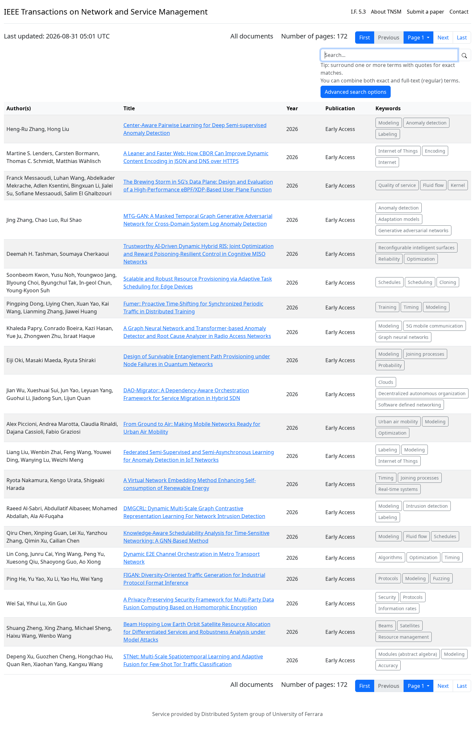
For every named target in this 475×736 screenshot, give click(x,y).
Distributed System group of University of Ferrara (262, 714)
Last (462, 37)
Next (443, 37)
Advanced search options (355, 91)
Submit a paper (425, 11)
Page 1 (417, 37)
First (364, 37)
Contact (459, 11)
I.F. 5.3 (358, 11)
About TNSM (386, 11)
